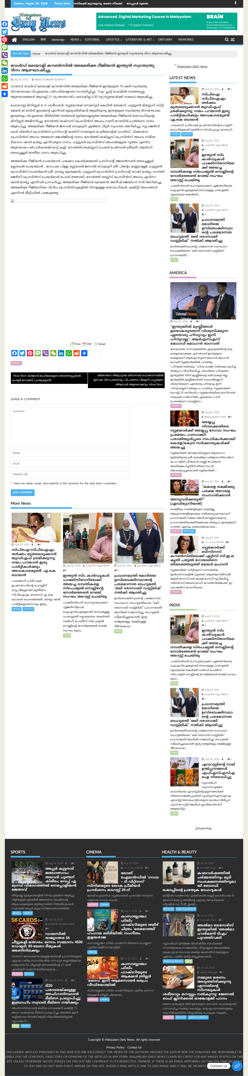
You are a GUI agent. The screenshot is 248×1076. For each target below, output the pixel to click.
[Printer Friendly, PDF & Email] (88, 344)
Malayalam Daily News (192, 67)
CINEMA (104, 904)
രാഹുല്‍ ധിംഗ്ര (207, 868)
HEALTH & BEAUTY (186, 909)
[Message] (5, 47)
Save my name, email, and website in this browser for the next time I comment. (65, 484)
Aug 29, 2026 (211, 759)
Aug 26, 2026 (55, 863)
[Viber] (5, 55)
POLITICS (28, 609)
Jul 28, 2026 (207, 863)
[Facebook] (5, 24)
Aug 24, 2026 (55, 980)
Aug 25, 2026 (55, 919)
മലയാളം (58, 40)
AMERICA (16, 363)
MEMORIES (186, 40)
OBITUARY (165, 40)
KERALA (17, 609)
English (29, 40)
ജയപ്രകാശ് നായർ (215, 417)
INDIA (67, 635)
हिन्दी (43, 40)
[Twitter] (5, 32)
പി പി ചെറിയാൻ (214, 542)
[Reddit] (5, 86)
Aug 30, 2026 (21, 544)
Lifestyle (113, 40)
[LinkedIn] (5, 71)
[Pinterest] (5, 39)
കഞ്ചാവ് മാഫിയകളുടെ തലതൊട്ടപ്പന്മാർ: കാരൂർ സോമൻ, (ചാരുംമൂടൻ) (46, 378)
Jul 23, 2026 (130, 958)
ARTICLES (168, 909)
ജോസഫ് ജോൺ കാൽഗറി (49, 79)
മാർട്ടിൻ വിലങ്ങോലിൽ (60, 924)
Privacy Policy (115, 1048)
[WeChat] (5, 63)
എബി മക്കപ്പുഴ (208, 972)
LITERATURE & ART (139, 40)
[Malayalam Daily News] (14, 39)
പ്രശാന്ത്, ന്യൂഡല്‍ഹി (97, 565)
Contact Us (134, 1048)
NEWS (75, 40)
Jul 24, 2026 (207, 915)
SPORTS (28, 913)
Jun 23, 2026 (207, 968)
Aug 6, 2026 (130, 911)
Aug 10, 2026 (131, 863)
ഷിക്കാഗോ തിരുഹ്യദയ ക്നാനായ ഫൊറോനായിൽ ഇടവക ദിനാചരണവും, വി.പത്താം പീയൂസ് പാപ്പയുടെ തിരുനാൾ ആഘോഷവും (129, 380)
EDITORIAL (92, 40)
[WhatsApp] (5, 78)
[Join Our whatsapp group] (237, 1066)
